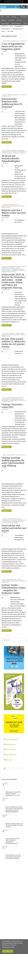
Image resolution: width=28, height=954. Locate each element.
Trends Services (6, 151)
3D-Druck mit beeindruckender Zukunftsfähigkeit (11, 158)
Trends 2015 (23, 581)
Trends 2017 (16, 153)
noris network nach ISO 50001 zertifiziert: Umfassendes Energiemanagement (12, 841)
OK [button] (7, 951)
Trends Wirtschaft (17, 397)
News (8, 17)
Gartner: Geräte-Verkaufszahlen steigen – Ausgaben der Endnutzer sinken (14, 589)
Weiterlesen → (6, 86)
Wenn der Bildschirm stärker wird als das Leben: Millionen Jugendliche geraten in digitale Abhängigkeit (14, 809)
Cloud (3, 31)
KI (11, 26)
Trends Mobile (15, 269)
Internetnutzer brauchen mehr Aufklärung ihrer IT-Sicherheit (12, 102)
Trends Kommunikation (13, 41)
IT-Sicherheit (18, 26)
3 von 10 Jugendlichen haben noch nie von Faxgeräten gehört (13, 46)
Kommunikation (16, 23)
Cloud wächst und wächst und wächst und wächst (14, 528)
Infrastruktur (5, 23)
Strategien (23, 17)
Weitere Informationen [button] (8, 947)
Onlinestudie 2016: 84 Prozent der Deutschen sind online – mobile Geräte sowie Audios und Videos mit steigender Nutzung (13, 281)
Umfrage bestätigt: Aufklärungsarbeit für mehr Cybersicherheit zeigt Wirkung (13, 461)
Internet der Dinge (7, 153)
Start (2, 17)
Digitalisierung (5, 29)
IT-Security (23, 94)
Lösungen (11, 20)
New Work (11, 31)
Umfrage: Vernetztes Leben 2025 (12, 406)
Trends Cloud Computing (8, 267)
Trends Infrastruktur (18, 150)
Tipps (25, 23)
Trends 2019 (23, 41)
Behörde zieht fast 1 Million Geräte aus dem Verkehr (14, 213)
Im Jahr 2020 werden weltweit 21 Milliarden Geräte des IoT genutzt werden (13, 342)
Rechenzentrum (17, 29)
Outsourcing (5, 522)
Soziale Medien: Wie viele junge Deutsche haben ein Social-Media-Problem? (13, 856)
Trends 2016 (13, 206)
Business (3, 20)
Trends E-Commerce (12, 270)
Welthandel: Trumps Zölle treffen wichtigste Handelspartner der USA (13, 793)
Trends (14, 17)
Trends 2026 (4, 26)
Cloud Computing (11, 266)
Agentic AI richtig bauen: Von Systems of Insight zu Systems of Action (14, 825)
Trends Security (11, 333)
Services (19, 20)
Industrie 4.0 (14, 151)
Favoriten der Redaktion (13, 94)
